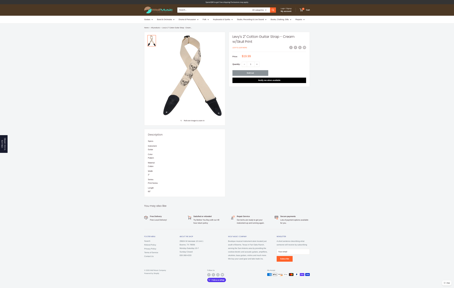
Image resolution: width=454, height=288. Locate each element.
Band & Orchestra (164, 19)
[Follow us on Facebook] (209, 274)
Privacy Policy (150, 249)
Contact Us (149, 256)
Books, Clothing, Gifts (280, 19)
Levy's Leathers (239, 48)
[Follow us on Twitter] (213, 274)
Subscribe (284, 259)
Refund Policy (150, 245)
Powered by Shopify (151, 273)
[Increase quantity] (256, 64)
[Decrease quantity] (244, 64)
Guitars (147, 19)
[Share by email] (304, 47)
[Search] (273, 10)
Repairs (298, 19)
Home (146, 28)
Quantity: (236, 64)
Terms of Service (151, 252)
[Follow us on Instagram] (218, 274)
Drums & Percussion (187, 19)
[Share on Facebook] (291, 47)
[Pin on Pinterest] (295, 47)
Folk (204, 19)
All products (155, 28)
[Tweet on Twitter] (300, 47)
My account (286, 11)
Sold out (250, 73)
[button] (4, 144)
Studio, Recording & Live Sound (250, 19)
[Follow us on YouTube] (222, 274)
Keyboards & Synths (221, 19)
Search (147, 241)
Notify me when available (269, 80)
